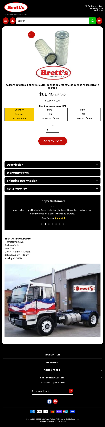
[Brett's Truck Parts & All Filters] (16, 8)
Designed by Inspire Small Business (52, 421)
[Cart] (99, 20)
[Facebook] (49, 401)
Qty (53, 125)
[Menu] (6, 20)
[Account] (13, 20)
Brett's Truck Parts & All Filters (51, 419)
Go (70, 390)
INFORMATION (52, 354)
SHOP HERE (52, 362)
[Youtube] (55, 401)
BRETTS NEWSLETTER (52, 377)
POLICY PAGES (52, 370)
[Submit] (92, 20)
